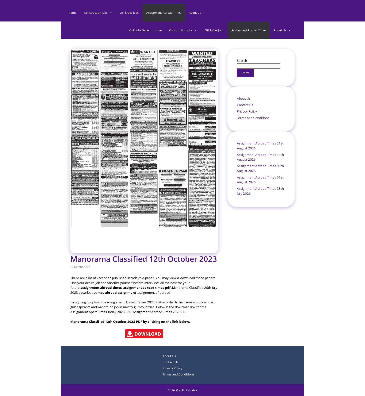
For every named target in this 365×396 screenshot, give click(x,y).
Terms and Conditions (253, 118)
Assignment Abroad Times (163, 12)
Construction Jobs (95, 12)
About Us (195, 12)
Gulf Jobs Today (139, 30)
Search (242, 60)
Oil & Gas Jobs (129, 12)
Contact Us (245, 105)
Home (72, 12)
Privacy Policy (247, 111)
